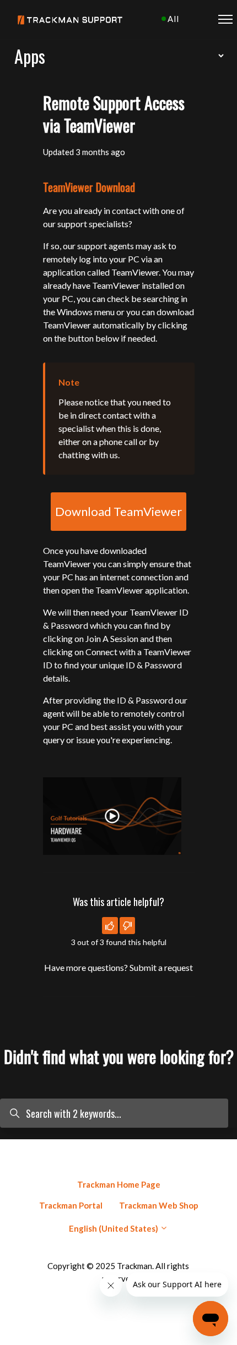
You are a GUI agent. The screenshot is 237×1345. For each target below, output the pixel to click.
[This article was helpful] (110, 925)
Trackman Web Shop (158, 1205)
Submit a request (161, 967)
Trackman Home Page (118, 1184)
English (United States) (114, 1228)
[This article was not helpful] (128, 925)
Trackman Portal (71, 1205)
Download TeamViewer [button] (118, 511)
